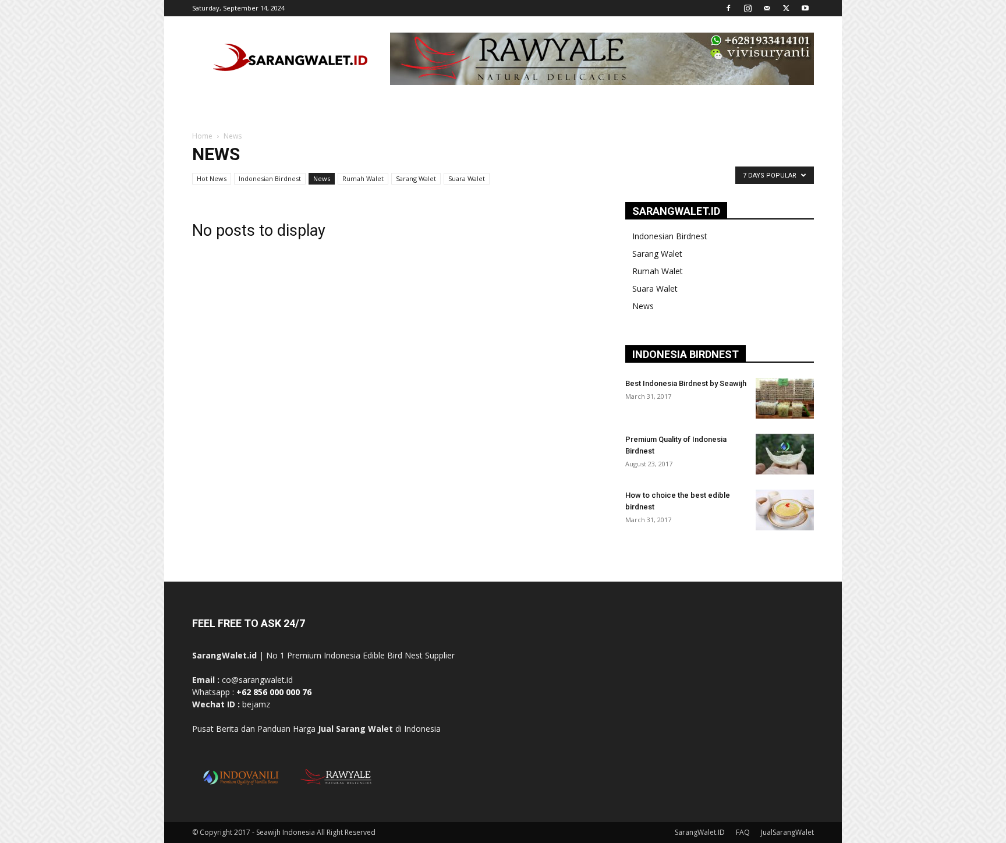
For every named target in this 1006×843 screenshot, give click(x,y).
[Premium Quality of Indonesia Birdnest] (785, 454)
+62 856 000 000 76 (273, 691)
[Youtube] (805, 8)
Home (202, 136)
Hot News (211, 178)
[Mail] (766, 8)
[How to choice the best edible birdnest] (785, 510)
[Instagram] (747, 8)
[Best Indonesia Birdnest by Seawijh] (785, 398)
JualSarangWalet (787, 832)
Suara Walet (466, 178)
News (321, 178)
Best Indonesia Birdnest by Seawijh (685, 383)
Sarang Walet (416, 178)
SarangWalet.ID (700, 832)
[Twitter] (786, 8)
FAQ (743, 832)
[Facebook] (728, 8)
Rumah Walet (363, 178)
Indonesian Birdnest (270, 178)
